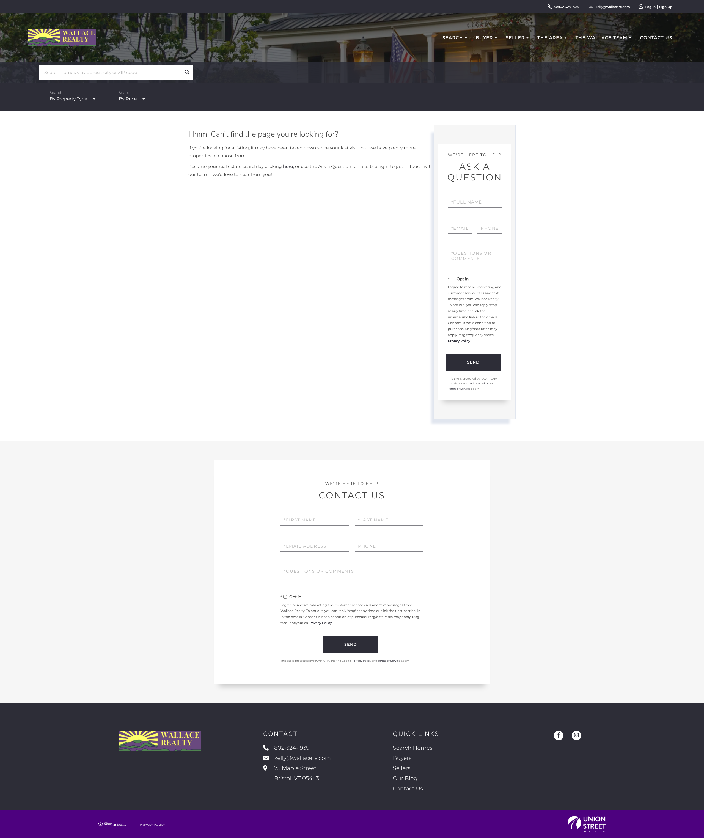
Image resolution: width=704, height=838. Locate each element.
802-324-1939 (292, 748)
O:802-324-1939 (566, 7)
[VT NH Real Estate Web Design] (587, 824)
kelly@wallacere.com (612, 7)
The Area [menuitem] (550, 37)
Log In (650, 7)
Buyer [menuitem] (484, 37)
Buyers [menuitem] (402, 758)
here (288, 166)
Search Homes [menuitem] (413, 748)
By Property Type (68, 99)
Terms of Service (459, 389)
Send (473, 362)
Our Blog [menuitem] (405, 778)
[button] (187, 72)
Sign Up (665, 7)
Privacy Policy (459, 341)
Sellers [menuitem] (402, 768)
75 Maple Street (296, 773)
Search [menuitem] (452, 37)
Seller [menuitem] (515, 37)
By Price (128, 99)
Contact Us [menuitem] (656, 37)
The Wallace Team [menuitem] (602, 37)
